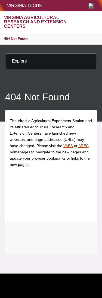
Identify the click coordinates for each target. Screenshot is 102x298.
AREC (83, 146)
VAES (68, 146)
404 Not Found (16, 39)
